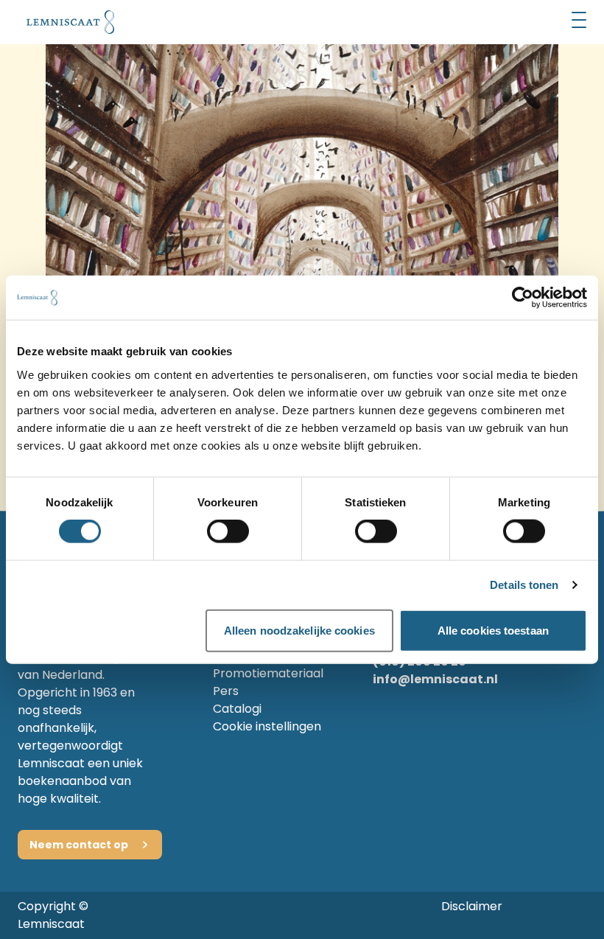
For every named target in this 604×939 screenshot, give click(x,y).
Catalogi (237, 708)
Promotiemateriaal (268, 673)
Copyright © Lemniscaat (53, 915)
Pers (226, 691)
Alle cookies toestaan (493, 630)
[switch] (228, 531)
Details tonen (524, 585)
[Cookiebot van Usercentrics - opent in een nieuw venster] (522, 298)
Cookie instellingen (267, 726)
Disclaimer (471, 906)
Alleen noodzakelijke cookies (299, 630)
